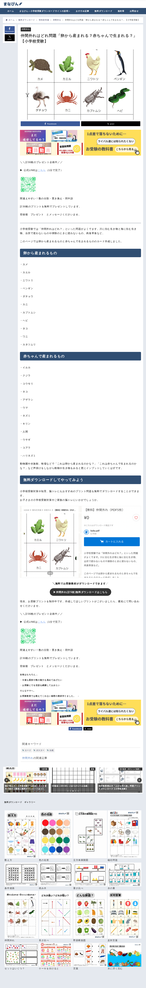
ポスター (40, 750)
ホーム (10, 11)
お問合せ (134, 11)
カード (28, 750)
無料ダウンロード (103, 11)
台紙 (51, 750)
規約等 (121, 11)
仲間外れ (26, 29)
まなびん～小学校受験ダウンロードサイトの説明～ (45, 11)
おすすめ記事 (82, 11)
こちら (42, 170)
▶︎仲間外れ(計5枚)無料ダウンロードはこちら (80, 592)
